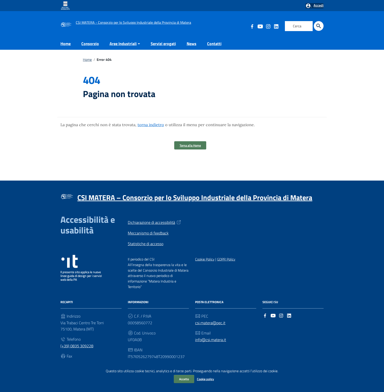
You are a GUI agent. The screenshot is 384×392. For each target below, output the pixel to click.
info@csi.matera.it (210, 340)
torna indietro (151, 124)
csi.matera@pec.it (210, 323)
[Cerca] (319, 26)
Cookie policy (205, 379)
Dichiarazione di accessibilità (151, 222)
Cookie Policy (204, 259)
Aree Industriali (123, 44)
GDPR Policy (226, 259)
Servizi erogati (163, 44)
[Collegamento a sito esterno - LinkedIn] (276, 26)
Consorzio (90, 44)
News (191, 44)
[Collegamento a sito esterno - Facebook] (265, 315)
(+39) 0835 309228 (76, 346)
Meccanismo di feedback (148, 233)
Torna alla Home (190, 145)
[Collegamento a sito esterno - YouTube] (260, 26)
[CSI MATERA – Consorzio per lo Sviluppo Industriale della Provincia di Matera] (66, 24)
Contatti (214, 44)
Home (65, 44)
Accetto (184, 379)
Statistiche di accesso (145, 244)
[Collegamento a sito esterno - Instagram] (268, 26)
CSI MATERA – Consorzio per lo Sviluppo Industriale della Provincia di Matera (194, 197)
